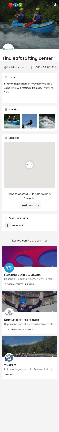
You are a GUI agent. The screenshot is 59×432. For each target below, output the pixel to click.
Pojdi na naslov (30, 205)
